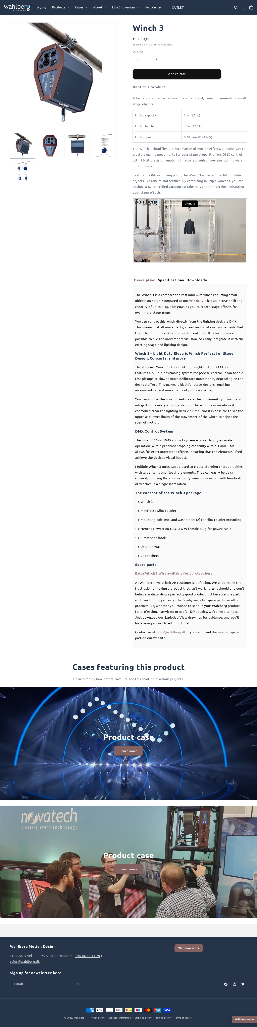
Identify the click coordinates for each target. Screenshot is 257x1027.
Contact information (119, 1017)
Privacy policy (96, 1017)
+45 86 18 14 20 (87, 955)
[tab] (144, 280)
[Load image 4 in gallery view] (104, 145)
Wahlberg (79, 1017)
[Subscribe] (77, 983)
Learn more (128, 751)
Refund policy (162, 1017)
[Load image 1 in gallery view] (22, 145)
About (97, 7)
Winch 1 (195, 300)
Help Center (153, 7)
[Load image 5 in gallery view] (22, 172)
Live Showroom (123, 7)
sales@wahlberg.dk (171, 632)
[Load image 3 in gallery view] (77, 145)
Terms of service (183, 1017)
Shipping (138, 44)
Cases (79, 7)
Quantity (138, 51)
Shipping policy (143, 1017)
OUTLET (178, 7)
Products (58, 7)
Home (41, 7)
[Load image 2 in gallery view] (49, 145)
